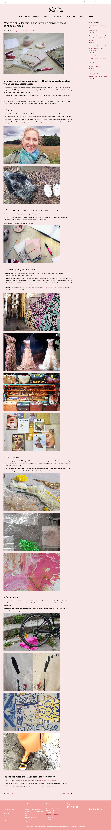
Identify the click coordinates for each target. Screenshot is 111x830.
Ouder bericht (9, 793)
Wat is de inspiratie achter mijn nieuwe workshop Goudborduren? (97, 28)
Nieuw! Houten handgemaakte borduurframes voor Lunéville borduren (98, 38)
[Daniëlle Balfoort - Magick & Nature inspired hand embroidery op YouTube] (77, 807)
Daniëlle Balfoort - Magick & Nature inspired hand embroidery (53, 826)
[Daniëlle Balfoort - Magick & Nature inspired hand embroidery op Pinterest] (71, 807)
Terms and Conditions (30, 817)
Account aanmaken (77, 2)
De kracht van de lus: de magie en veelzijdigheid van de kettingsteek (97, 48)
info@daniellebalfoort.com (52, 814)
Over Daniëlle (70, 16)
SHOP (46, 16)
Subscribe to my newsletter (48, 780)
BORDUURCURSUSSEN (32, 16)
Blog (91, 16)
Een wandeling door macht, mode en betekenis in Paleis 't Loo (97, 58)
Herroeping (27, 807)
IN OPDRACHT (56, 16)
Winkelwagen (89, 2)
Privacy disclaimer (29, 819)
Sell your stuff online (80, 826)
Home (20, 16)
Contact (83, 16)
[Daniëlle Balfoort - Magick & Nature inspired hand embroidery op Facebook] (68, 807)
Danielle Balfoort (31, 31)
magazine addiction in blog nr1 (53, 287)
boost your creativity (19, 31)
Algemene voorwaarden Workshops (33, 809)
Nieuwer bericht (65, 793)
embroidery (41, 31)
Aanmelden (66, 2)
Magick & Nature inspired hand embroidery (14, 2)
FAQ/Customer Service (30, 821)
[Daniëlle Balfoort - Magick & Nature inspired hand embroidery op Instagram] (74, 807)
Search (26, 815)
